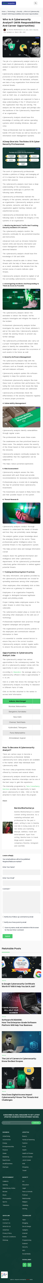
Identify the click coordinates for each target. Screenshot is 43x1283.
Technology (21, 649)
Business (21, 633)
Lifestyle (21, 641)
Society (21, 645)
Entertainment (21, 637)
